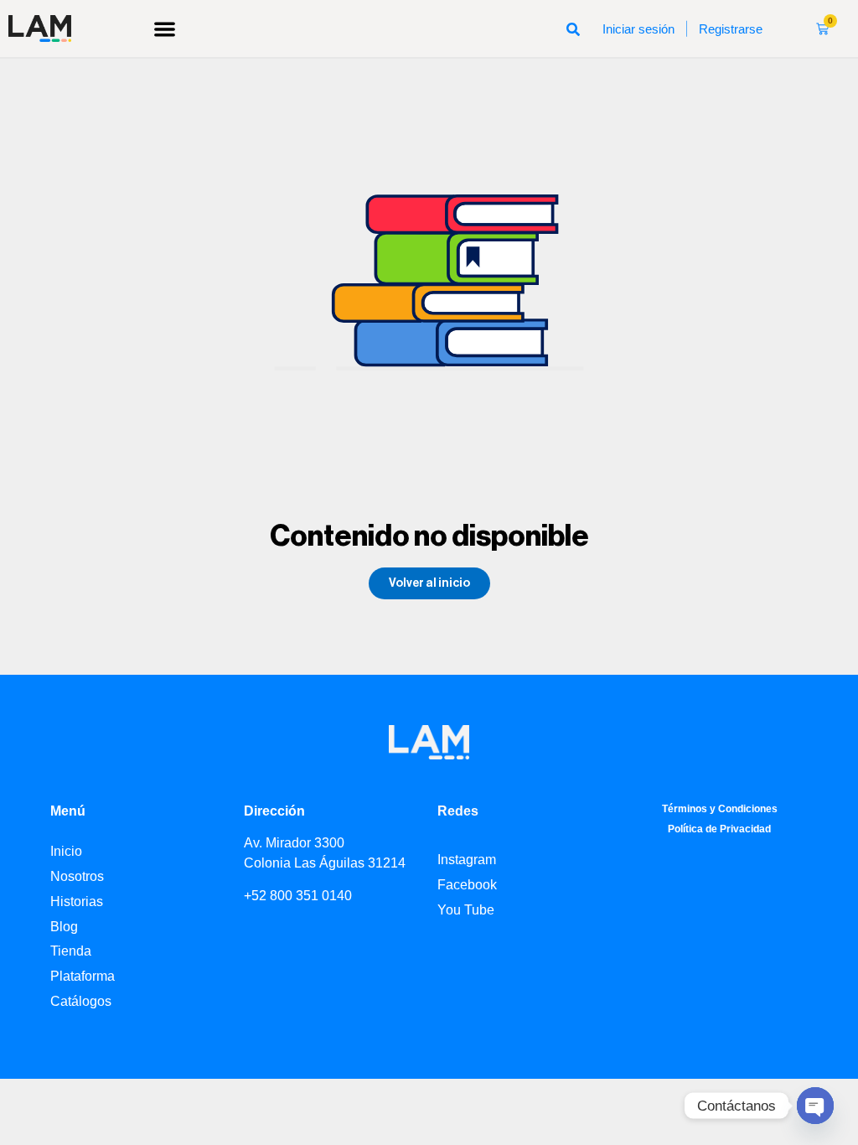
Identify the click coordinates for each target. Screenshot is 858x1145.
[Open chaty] (815, 1105)
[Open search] (573, 28)
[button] (164, 29)
